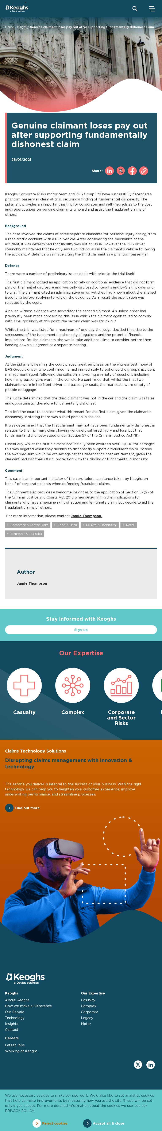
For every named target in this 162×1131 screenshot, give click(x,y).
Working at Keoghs (21, 1051)
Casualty (88, 1000)
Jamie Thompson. (86, 516)
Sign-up (81, 630)
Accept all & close (108, 1123)
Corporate (89, 1012)
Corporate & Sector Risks (29, 524)
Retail (130, 524)
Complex (88, 1006)
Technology (14, 1018)
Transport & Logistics (26, 533)
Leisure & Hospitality (101, 524)
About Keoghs (17, 1000)
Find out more (27, 808)
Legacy (87, 1018)
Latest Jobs (15, 1045)
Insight (22, 27)
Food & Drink (67, 524)
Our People (14, 1012)
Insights (11, 1024)
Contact (11, 1030)
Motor (86, 1024)
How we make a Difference (28, 1006)
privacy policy (19, 1111)
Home (9, 27)
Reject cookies (55, 1123)
